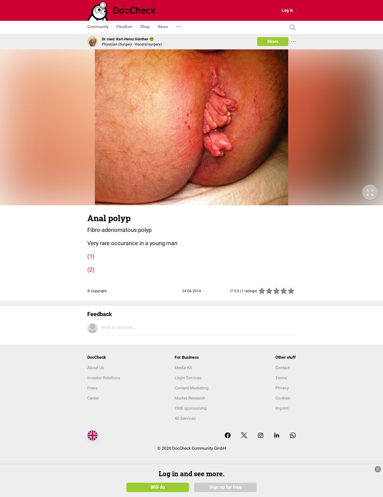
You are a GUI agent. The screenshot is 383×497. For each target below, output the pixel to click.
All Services (185, 418)
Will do (158, 487)
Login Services (188, 377)
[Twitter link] (244, 435)
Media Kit (183, 367)
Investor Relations (103, 377)
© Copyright (97, 291)
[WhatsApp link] (293, 435)
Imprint (281, 408)
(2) (91, 269)
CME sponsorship (191, 408)
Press (92, 387)
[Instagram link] (260, 435)
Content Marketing (191, 387)
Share (273, 41)
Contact (282, 367)
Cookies (282, 398)
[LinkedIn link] (277, 435)
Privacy (282, 387)
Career (93, 398)
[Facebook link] (228, 435)
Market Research (190, 398)
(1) (91, 256)
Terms (281, 377)
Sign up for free (225, 487)
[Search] (291, 27)
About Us (95, 367)
